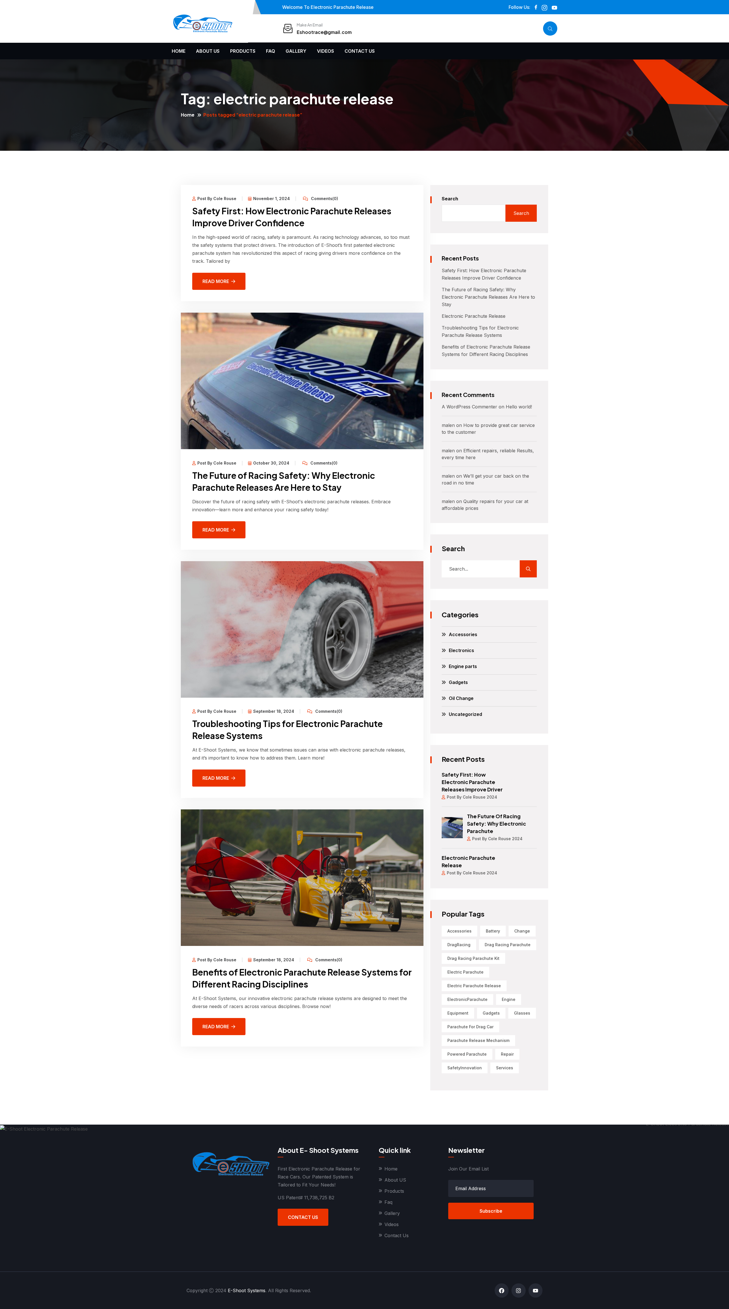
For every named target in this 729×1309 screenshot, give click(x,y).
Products (242, 51)
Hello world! (519, 407)
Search (450, 198)
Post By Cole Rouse (216, 198)
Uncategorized (465, 714)
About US (208, 51)
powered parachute (467, 1054)
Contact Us (360, 51)
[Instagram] (518, 1290)
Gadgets (458, 682)
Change (522, 931)
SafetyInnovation (464, 1067)
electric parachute (465, 972)
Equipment (457, 1013)
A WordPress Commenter (469, 407)
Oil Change (461, 698)
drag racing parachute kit (473, 958)
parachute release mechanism (478, 1040)
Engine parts (463, 666)
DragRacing (458, 944)
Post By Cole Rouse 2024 (472, 797)
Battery (493, 931)
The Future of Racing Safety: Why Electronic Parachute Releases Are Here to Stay (488, 297)
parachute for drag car (470, 1026)
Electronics (461, 650)
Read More (215, 281)
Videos (325, 51)
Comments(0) (324, 198)
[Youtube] (535, 1290)
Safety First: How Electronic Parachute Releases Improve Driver (472, 782)
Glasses (522, 1013)
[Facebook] (502, 1290)
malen (448, 425)
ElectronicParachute (467, 999)
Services (504, 1067)
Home (178, 51)
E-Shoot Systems (246, 1290)
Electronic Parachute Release (473, 316)
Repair (507, 1054)
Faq (270, 51)
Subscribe (491, 1211)
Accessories (463, 634)
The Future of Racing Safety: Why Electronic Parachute (496, 823)
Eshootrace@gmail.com (324, 32)
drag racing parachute (508, 944)
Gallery (296, 51)
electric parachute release (474, 985)
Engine (508, 999)
